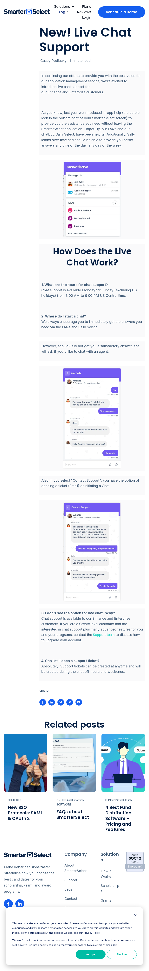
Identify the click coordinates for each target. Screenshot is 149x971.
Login (86, 17)
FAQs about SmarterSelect (72, 814)
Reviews (84, 11)
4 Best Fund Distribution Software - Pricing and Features (118, 819)
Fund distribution (118, 800)
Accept (90, 954)
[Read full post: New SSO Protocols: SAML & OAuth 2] (25, 763)
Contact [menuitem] (70, 899)
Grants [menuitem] (106, 900)
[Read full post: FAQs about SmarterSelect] (74, 763)
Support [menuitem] (70, 880)
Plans (86, 6)
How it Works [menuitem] (106, 873)
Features (14, 800)
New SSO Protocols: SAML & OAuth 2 (25, 813)
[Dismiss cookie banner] (135, 915)
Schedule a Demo (121, 11)
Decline (122, 954)
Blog (61, 11)
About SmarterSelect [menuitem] (75, 868)
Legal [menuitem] (68, 889)
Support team (104, 635)
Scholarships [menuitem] (110, 888)
